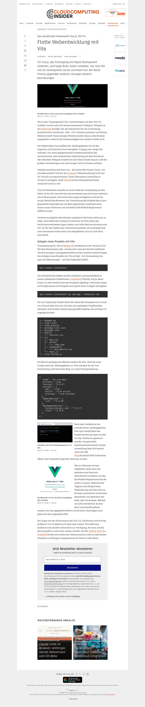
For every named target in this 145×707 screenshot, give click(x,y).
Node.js (67, 246)
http (76, 455)
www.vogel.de (111, 694)
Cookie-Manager (31, 685)
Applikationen (50, 23)
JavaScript (46, 129)
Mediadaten (69, 685)
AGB (38, 685)
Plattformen (72, 23)
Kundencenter (61, 685)
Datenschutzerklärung (53, 584)
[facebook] (25, 36)
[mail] (25, 55)
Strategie (101, 23)
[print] (25, 60)
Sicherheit (83, 23)
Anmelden (117, 4)
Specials (39, 23)
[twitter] (25, 40)
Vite (66, 180)
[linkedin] (25, 50)
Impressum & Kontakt (99, 685)
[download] (25, 65)
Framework (76, 279)
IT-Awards (30, 23)
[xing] (25, 45)
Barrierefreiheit (87, 685)
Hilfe (42, 685)
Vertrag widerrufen (50, 685)
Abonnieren (72, 567)
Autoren (116, 685)
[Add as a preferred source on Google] (72, 680)
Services (61, 23)
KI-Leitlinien (109, 685)
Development (113, 23)
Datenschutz (78, 685)
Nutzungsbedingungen (53, 581)
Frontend (71, 173)
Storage (92, 23)
